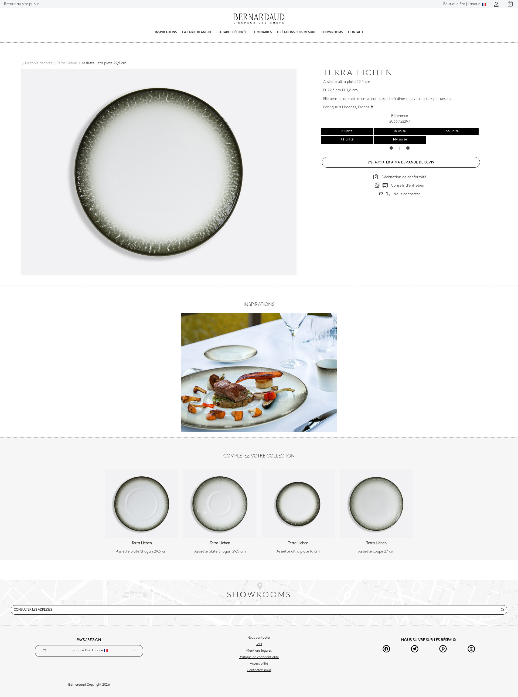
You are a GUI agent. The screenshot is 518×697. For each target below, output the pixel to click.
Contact (355, 32)
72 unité (347, 139)
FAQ (259, 644)
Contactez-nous (259, 670)
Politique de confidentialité (259, 657)
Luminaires (262, 32)
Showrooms (332, 32)
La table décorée (232, 32)
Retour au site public (21, 4)
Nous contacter (258, 637)
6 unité (347, 131)
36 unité (452, 131)
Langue (462, 4)
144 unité (400, 139)
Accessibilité (259, 663)
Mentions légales (259, 650)
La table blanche (197, 32)
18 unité (400, 131)
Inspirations (166, 32)
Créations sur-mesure (296, 32)
